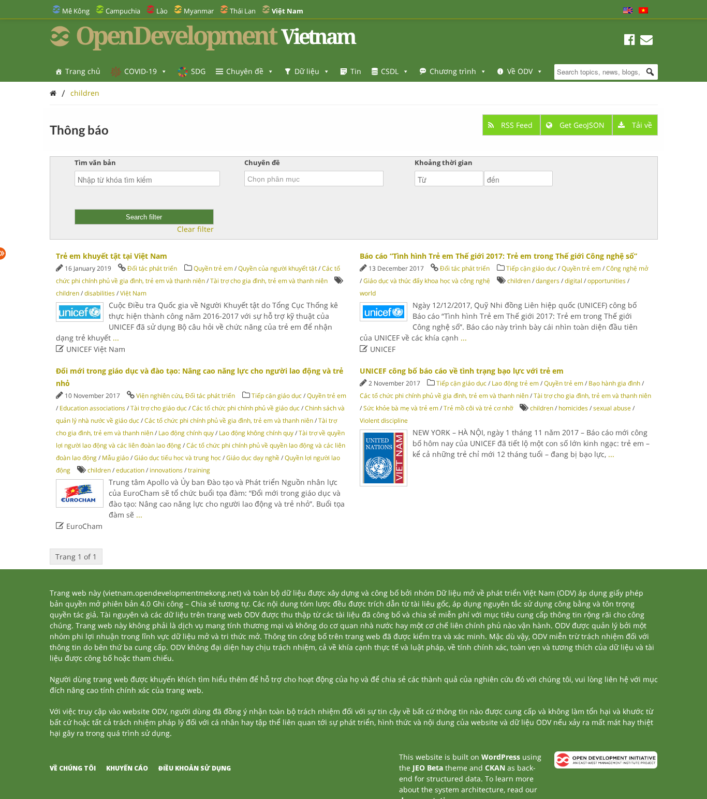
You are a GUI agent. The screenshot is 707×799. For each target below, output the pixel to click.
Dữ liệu (306, 71)
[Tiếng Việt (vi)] (643, 11)
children (84, 93)
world (368, 293)
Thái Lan (243, 11)
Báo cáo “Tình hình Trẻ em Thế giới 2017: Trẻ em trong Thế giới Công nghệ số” (498, 256)
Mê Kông (76, 11)
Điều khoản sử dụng (194, 768)
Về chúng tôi (73, 768)
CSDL (390, 71)
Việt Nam (133, 293)
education (130, 470)
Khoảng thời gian (444, 162)
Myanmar (199, 11)
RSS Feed (517, 125)
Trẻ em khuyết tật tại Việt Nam (111, 256)
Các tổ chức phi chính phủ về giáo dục (246, 408)
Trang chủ (82, 71)
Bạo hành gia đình (615, 383)
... (116, 338)
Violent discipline (384, 420)
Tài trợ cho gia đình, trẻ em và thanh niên (269, 280)
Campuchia (123, 11)
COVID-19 (140, 71)
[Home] (53, 93)
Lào (162, 11)
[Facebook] (629, 41)
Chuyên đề (244, 71)
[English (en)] (627, 11)
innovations (166, 470)
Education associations (92, 408)
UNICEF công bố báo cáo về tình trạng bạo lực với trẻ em (462, 371)
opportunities (606, 280)
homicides (573, 408)
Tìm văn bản (95, 162)
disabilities (99, 293)
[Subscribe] (646, 41)
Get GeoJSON (582, 125)
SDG (198, 71)
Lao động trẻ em (515, 383)
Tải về (641, 125)
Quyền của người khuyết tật (277, 268)
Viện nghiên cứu (159, 395)
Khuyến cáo (127, 768)
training (199, 470)
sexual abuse (612, 408)
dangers (547, 280)
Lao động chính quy (186, 432)
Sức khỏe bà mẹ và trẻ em (400, 408)
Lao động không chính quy (256, 432)
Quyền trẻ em (213, 268)
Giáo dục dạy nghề (252, 457)
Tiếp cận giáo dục (532, 268)
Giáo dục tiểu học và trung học (177, 457)
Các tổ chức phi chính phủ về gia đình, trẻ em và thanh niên (228, 420)
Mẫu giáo (115, 457)
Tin (355, 71)
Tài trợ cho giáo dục (158, 408)
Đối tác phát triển (152, 268)
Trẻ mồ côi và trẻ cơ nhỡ (478, 408)
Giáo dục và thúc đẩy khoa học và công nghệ (426, 280)
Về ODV (520, 71)
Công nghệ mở (627, 268)
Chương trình (453, 71)
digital (573, 280)
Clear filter (195, 229)
